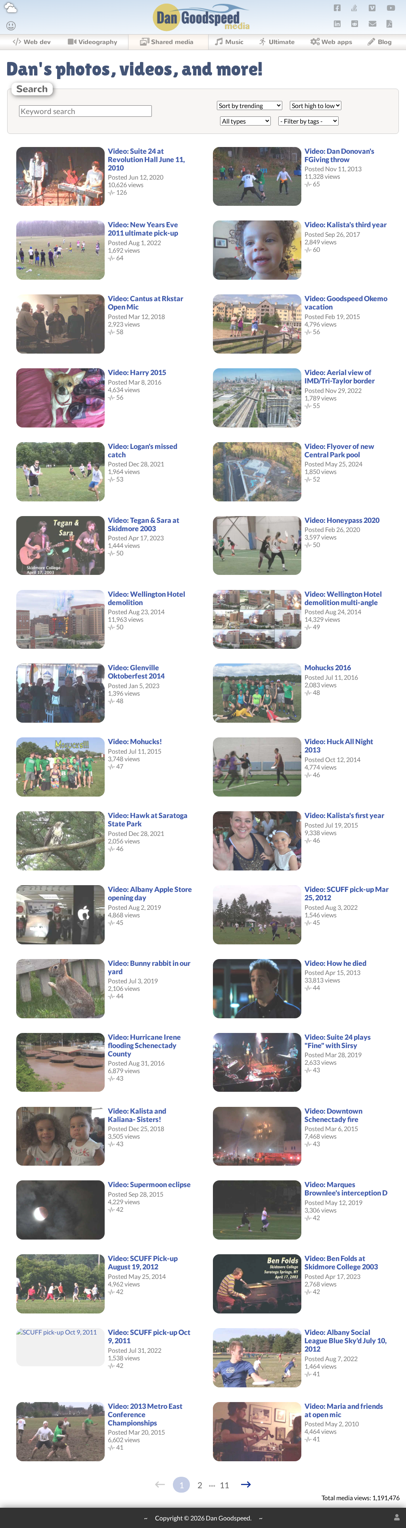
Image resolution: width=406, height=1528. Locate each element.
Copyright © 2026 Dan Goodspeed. (203, 1518)
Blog (385, 42)
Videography (98, 42)
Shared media (172, 42)
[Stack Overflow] (353, 7)
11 (224, 1485)
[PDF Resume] (389, 23)
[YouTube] (391, 7)
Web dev (37, 42)
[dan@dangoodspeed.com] (372, 23)
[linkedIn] (337, 23)
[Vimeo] (372, 7)
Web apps (337, 42)
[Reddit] (354, 23)
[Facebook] (337, 7)
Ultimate (282, 42)
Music (234, 42)
